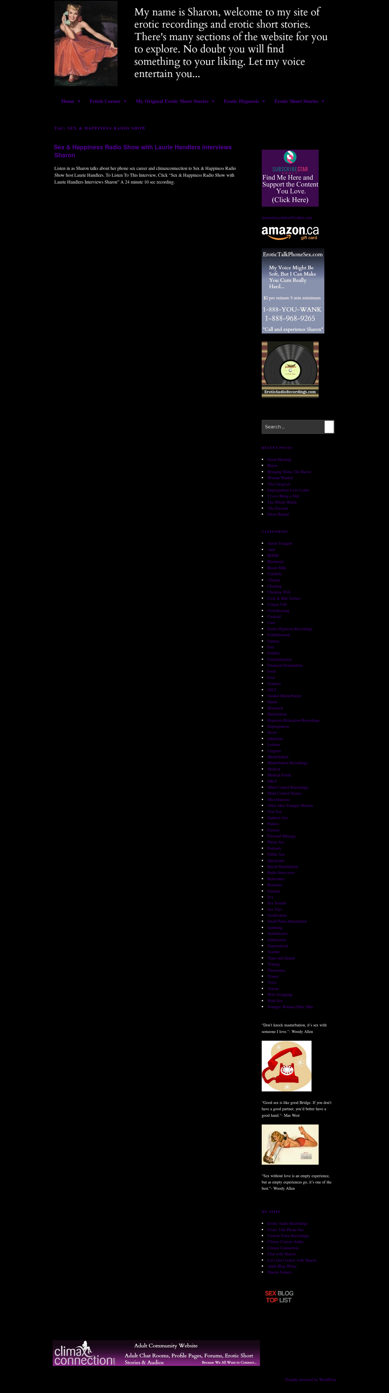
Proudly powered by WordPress (310, 1379)
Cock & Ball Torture (284, 598)
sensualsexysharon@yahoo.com (287, 217)
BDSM (273, 555)
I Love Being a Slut (283, 496)
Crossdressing (278, 610)
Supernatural (277, 945)
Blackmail (275, 561)
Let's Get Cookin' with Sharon (291, 1260)
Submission (276, 939)
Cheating (274, 586)
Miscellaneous (278, 799)
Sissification (277, 915)
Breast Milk (276, 567)
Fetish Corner (105, 101)
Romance (274, 884)
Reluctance (276, 878)
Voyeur (273, 988)
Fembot (273, 653)
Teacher (273, 951)
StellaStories (277, 933)
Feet (270, 647)
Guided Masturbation (284, 695)
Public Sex (276, 854)
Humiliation (277, 714)
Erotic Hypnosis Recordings (289, 628)
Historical (275, 708)
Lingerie (274, 750)
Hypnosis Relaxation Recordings (293, 720)
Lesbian (273, 744)
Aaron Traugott (279, 543)
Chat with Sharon (281, 1253)
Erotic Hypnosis (241, 101)
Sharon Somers (279, 1272)
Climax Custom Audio (285, 1241)
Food (271, 671)
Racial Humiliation (282, 866)
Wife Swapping (279, 994)
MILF (272, 781)
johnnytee (275, 738)
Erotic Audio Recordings (287, 1223)
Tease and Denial (281, 958)
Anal (271, 549)
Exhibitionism (278, 634)
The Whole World (281, 502)
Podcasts (274, 848)
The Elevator (277, 508)
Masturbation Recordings (287, 762)
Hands (272, 701)
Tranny (273, 976)
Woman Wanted (280, 477)
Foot (271, 677)
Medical (273, 769)
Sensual (273, 891)
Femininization (279, 659)
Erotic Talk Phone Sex (285, 1229)
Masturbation (277, 756)
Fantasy (273, 641)
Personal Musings (281, 836)
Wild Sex (274, 1000)
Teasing (273, 964)
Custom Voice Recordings (288, 1235)
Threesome (276, 970)
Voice (272, 982)
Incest (272, 732)
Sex (270, 897)
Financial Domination (284, 665)
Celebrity (274, 573)
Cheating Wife (279, 592)
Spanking (274, 927)
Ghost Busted (278, 514)
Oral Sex (274, 811)
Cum (271, 622)
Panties (273, 823)
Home (67, 101)
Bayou (272, 465)
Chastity (274, 580)
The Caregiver (278, 484)
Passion (273, 830)
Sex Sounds (276, 903)
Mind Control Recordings (287, 787)
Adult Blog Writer (282, 1266)
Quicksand (275, 860)
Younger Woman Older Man (290, 1006)
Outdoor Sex (277, 817)
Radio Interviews (281, 872)
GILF (272, 689)
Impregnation (278, 726)
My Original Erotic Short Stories (172, 101)
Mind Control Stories (284, 793)
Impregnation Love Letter (288, 490)
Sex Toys (274, 909)
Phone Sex (275, 842)
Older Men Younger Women (290, 805)
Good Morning (279, 459)
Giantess (274, 683)
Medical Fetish (279, 775)
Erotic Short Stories (296, 101)
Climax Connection (282, 1247)
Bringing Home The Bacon (289, 471)
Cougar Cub (277, 604)
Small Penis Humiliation (287, 921)
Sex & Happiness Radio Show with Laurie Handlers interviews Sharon (143, 151)
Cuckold (274, 616)
